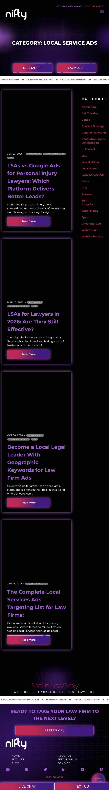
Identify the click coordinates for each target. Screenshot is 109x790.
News (85, 181)
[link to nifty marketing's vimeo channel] (101, 770)
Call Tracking (90, 113)
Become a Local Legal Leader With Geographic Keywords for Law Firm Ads (36, 462)
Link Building (90, 162)
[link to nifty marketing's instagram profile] (26, 770)
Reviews (87, 194)
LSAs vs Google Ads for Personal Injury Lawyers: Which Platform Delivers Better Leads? (33, 180)
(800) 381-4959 (54, 777)
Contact (64, 763)
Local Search (35, 435)
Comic (86, 119)
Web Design (90, 230)
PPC (10, 158)
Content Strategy (93, 126)
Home (15, 755)
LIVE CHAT (27, 786)
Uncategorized (91, 223)
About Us (64, 755)
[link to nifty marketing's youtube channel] (82, 770)
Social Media (90, 210)
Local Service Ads (54, 154)
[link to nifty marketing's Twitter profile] (45, 770)
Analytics (87, 204)
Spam (85, 217)
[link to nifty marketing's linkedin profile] (64, 770)
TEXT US (82, 786)
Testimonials (67, 759)
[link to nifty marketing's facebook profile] (8, 770)
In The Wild (89, 149)
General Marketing (94, 132)
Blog (15, 763)
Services (17, 759)
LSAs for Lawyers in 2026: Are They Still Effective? (33, 321)
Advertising (34, 154)
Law (84, 155)
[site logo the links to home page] (16, 19)
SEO (84, 200)
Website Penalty (92, 236)
